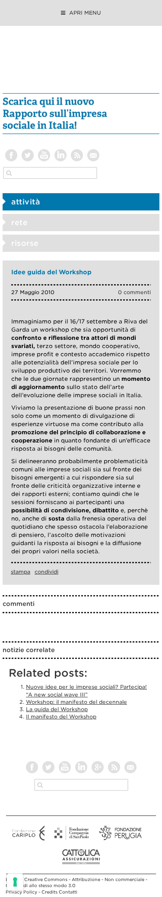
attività (25, 202)
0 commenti (134, 292)
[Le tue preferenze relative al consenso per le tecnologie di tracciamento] (15, 882)
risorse (25, 243)
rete (19, 222)
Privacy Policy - (23, 891)
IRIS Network (81, 64)
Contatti (68, 891)
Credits (49, 891)
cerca (9, 173)
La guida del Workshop (57, 709)
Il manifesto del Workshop (61, 716)
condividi (46, 571)
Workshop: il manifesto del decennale (76, 702)
